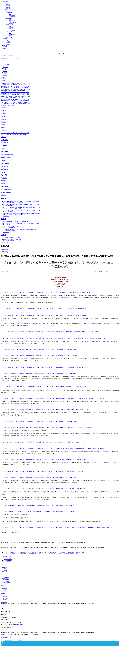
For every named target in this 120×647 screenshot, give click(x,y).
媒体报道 (3, 198)
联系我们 (3, 127)
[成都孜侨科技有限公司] (7, 55)
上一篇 (43, 552)
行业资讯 (3, 219)
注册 (63, 53)
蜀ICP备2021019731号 (6, 637)
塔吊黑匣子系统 (5, 163)
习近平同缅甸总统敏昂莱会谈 (10, 226)
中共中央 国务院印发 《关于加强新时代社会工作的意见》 (17, 221)
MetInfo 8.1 (9, 640)
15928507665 (4, 602)
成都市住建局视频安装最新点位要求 (12, 239)
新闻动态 (5, 251)
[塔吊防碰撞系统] (7, 559)
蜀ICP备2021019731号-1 (21, 624)
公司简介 (3, 78)
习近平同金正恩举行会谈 (9, 227)
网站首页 (5, 1)
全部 (7, 11)
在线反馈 (3, 119)
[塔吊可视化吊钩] (7, 560)
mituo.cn (20, 640)
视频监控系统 (4, 151)
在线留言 (3, 110)
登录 (60, 53)
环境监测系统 (4, 187)
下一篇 (40, 553)
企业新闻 (3, 235)
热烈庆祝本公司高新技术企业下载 (11, 237)
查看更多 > (3, 107)
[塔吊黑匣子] (6, 561)
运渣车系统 (4, 175)
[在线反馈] (3, 122)
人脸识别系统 (4, 140)
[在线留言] (3, 113)
